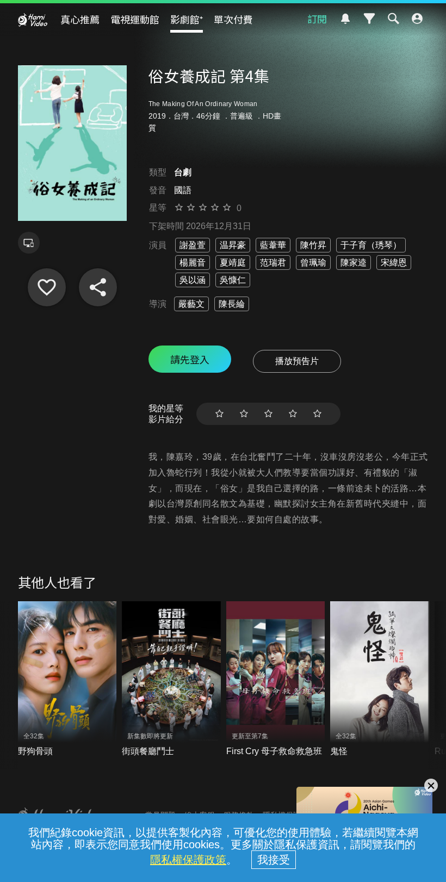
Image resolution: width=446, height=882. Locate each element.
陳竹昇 (313, 245)
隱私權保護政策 (188, 860)
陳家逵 (353, 262)
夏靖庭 (233, 262)
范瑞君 (273, 262)
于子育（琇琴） (370, 245)
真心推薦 (80, 19)
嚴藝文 (191, 304)
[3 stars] (268, 414)
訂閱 (317, 18)
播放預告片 (297, 361)
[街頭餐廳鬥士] (171, 679)
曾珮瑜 (313, 262)
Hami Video (32, 19)
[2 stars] (244, 414)
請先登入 (189, 359)
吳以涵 (192, 280)
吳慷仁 (233, 280)
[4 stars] (293, 414)
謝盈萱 (192, 245)
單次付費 (233, 19)
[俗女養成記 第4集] (47, 287)
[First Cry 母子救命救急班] (275, 679)
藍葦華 (273, 245)
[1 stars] (219, 414)
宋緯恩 (394, 262)
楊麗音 (192, 262)
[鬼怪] (379, 679)
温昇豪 (233, 245)
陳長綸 (232, 304)
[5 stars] (317, 414)
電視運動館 (134, 19)
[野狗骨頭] (67, 679)
